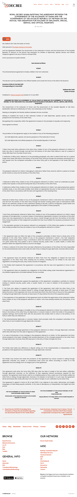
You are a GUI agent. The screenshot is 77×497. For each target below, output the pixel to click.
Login (62, 4)
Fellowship (43, 467)
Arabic (7, 39)
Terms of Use (27, 426)
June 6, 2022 (39, 26)
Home (35, 4)
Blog (9, 426)
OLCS (42, 463)
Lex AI (46, 4)
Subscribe (57, 4)
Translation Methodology (10, 467)
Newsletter (17, 426)
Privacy (35, 426)
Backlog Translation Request (49, 450)
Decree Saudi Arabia (46, 441)
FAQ (3, 465)
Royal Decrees (6, 441)
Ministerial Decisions (8, 443)
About (4, 461)
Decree (8, 493)
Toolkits (4, 451)
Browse (40, 4)
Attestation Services (46, 452)
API (41, 459)
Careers (42, 469)
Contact (43, 426)
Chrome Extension (45, 455)
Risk (51, 4)
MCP (41, 457)
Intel (3, 447)
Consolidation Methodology (10, 469)
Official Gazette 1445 (17, 95)
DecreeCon (43, 465)
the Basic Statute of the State (22, 47)
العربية (66, 4)
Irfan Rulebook (44, 461)
